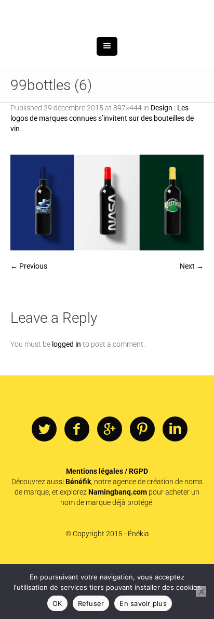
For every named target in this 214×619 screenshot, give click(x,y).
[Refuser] (201, 591)
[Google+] (110, 484)
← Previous (28, 320)
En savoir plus (143, 603)
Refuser (91, 603)
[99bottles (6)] (107, 257)
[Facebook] (77, 484)
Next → (192, 320)
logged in (66, 398)
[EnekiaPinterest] (142, 484)
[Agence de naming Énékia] (107, 40)
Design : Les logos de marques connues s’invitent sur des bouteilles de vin (102, 172)
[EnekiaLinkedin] (175, 484)
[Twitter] (44, 484)
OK (57, 603)
